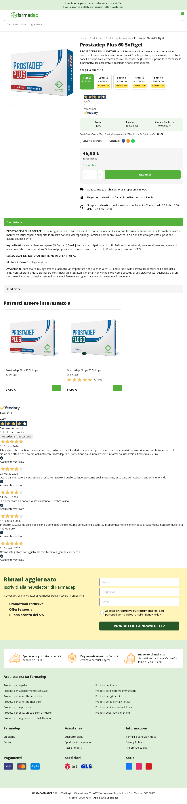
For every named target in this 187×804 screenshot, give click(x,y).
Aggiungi (145, 174)
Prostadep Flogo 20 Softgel (84, 370)
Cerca (178, 24)
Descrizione (14, 222)
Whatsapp (133, 141)
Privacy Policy (134, 742)
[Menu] (5, 15)
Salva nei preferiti (92, 140)
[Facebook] (129, 766)
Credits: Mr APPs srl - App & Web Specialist (93, 797)
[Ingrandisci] (10, 102)
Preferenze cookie (136, 747)
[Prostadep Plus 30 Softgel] (32, 338)
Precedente (8, 436)
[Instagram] (139, 766)
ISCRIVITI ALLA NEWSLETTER (139, 626)
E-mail (128, 141)
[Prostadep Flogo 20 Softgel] (93, 338)
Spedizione (13, 289)
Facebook (123, 141)
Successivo (25, 436)
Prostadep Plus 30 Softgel (22, 370)
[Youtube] (149, 766)
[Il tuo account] (175, 15)
